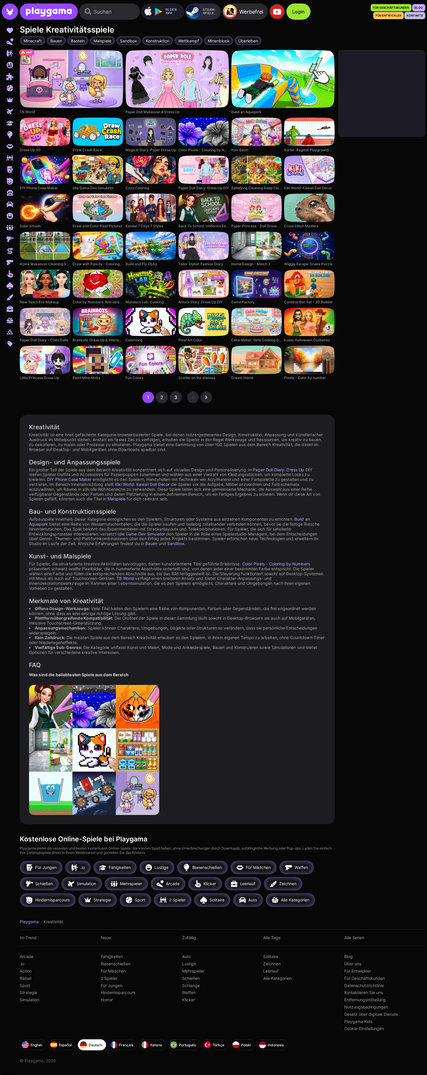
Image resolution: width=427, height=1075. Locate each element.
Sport (25, 985)
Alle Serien (354, 937)
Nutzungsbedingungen (366, 1006)
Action (26, 970)
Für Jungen (111, 985)
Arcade (26, 956)
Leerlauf (271, 970)
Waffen (188, 992)
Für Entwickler (357, 970)
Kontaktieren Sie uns (363, 992)
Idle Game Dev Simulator (141, 533)
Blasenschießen (115, 963)
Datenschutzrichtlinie (364, 985)
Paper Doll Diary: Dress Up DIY (282, 469)
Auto (186, 956)
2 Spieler (109, 978)
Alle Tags (271, 937)
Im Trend (28, 937)
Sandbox (176, 543)
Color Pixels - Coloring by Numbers (276, 563)
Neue (106, 937)
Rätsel (25, 978)
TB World (125, 578)
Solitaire (270, 956)
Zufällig (189, 937)
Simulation (29, 999)
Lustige (189, 963)
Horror (107, 999)
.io (22, 963)
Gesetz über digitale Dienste (371, 1014)
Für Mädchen (113, 970)
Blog (348, 956)
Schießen (191, 978)
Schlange (191, 985)
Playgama (30, 921)
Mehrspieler (193, 970)
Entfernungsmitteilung (365, 999)
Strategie (28, 992)
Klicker (188, 999)
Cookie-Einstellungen (364, 1028)
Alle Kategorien (277, 978)
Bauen (151, 543)
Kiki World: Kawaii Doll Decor (142, 484)
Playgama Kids (358, 1021)
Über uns (352, 963)
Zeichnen (272, 963)
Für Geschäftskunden (364, 978)
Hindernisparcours (118, 992)
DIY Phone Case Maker (69, 479)
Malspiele (116, 498)
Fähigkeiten (112, 956)
